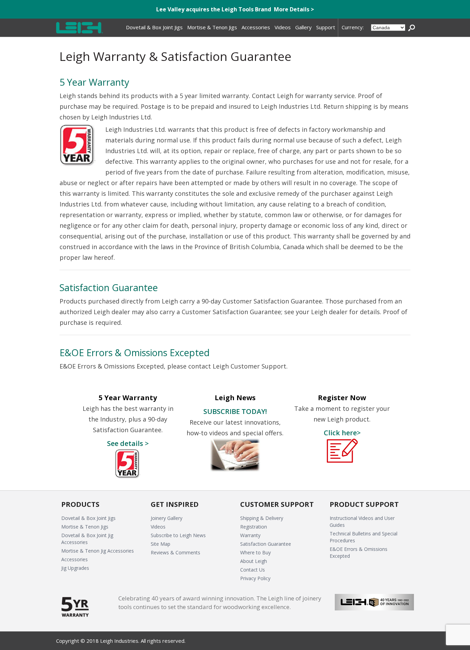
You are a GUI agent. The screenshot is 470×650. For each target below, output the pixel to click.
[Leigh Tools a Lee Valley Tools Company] (79, 28)
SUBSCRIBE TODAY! (235, 411)
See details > (128, 443)
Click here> (342, 432)
